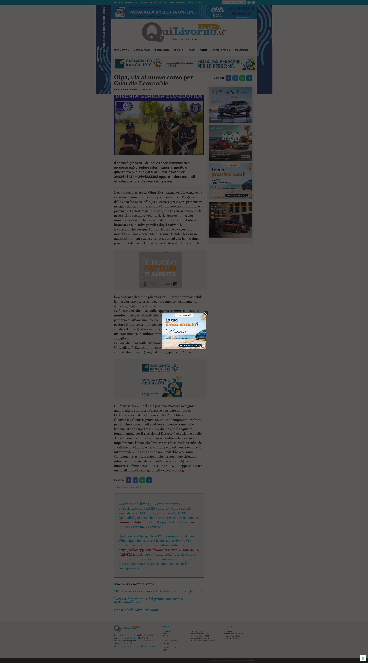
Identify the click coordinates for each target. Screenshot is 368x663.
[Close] (206, 313)
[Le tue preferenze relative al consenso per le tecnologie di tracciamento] (363, 658)
